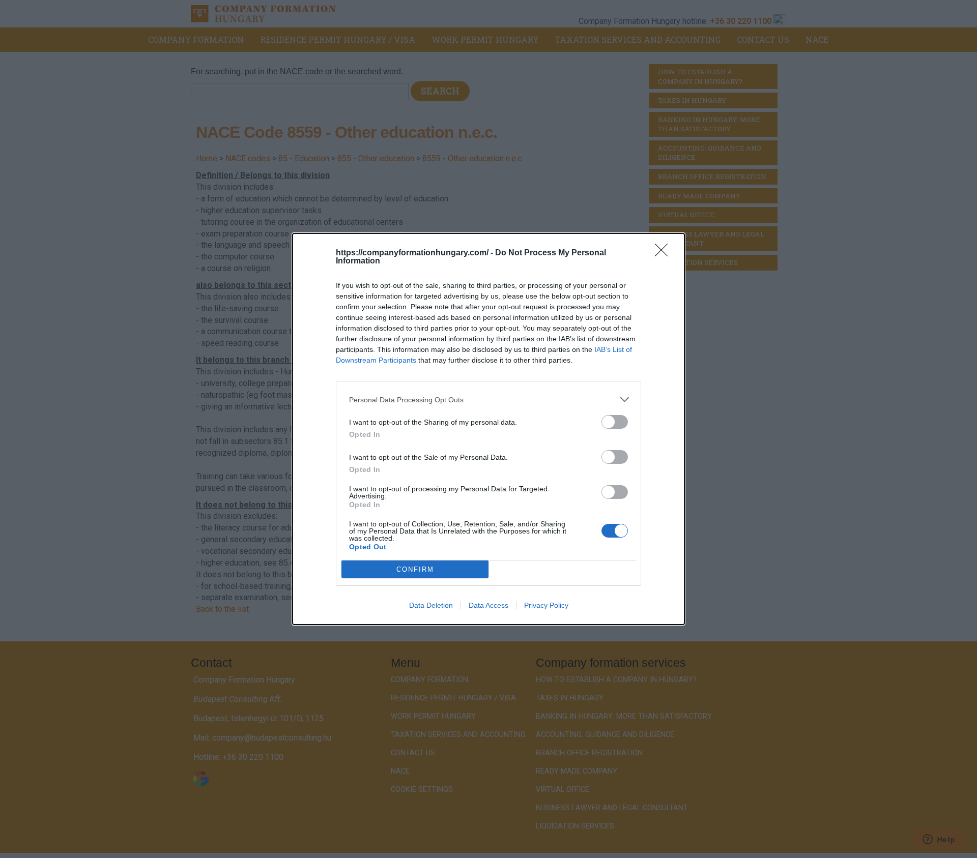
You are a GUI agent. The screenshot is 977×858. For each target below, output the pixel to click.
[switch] (614, 422)
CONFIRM (415, 569)
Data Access (488, 605)
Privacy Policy (546, 605)
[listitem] (488, 399)
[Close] (664, 253)
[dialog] (488, 429)
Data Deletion (431, 605)
